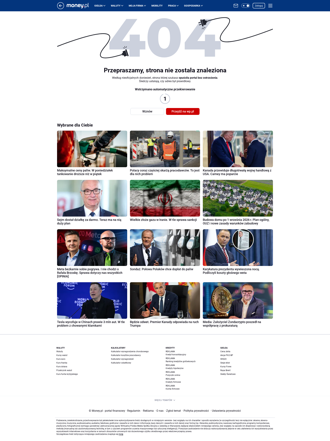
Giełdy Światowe (227, 374)
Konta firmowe (172, 389)
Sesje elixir (225, 363)
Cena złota (225, 351)
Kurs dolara (61, 366)
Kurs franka (61, 363)
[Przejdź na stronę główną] (60, 8)
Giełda (98, 5)
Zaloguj (259, 5)
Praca (172, 5)
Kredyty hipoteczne (174, 368)
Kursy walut (61, 355)
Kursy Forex (225, 366)
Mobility (157, 5)
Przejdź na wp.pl (183, 111)
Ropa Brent (225, 370)
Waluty (115, 5)
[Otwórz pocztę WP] (236, 5)
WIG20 (223, 359)
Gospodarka (192, 5)
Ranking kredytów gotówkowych (181, 361)
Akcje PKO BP (226, 355)
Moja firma (136, 5)
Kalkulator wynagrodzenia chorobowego (130, 351)
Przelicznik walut (64, 370)
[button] (245, 6)
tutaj (121, 434)
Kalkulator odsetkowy (121, 363)
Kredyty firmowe (173, 382)
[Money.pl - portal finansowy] (80, 5)
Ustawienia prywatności (226, 410)
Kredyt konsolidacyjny (176, 354)
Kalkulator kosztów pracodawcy (126, 355)
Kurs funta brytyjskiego (67, 374)
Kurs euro (60, 359)
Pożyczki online (173, 375)
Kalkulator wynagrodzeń (122, 359)
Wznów (147, 111)
